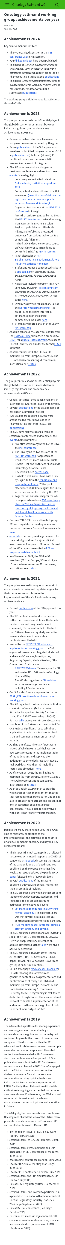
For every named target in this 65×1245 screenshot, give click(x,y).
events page (42, 472)
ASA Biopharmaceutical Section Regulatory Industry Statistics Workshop (37, 259)
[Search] (57, 4)
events (13, 175)
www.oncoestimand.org (44, 969)
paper (12, 876)
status (32, 364)
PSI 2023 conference (30, 219)
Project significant (48, 287)
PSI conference (28, 448)
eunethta (14, 536)
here (24, 299)
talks (21, 720)
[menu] (7, 4)
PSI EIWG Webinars (25, 668)
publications (51, 76)
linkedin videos (23, 60)
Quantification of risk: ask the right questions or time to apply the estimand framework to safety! (38, 199)
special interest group (34, 340)
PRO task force (22, 336)
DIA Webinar (49, 680)
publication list (20, 155)
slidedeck (29, 860)
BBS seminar (24, 271)
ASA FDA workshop (25, 456)
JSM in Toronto (47, 251)
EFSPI (12, 340)
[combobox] (57, 4)
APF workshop (23, 328)
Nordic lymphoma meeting (34, 307)
